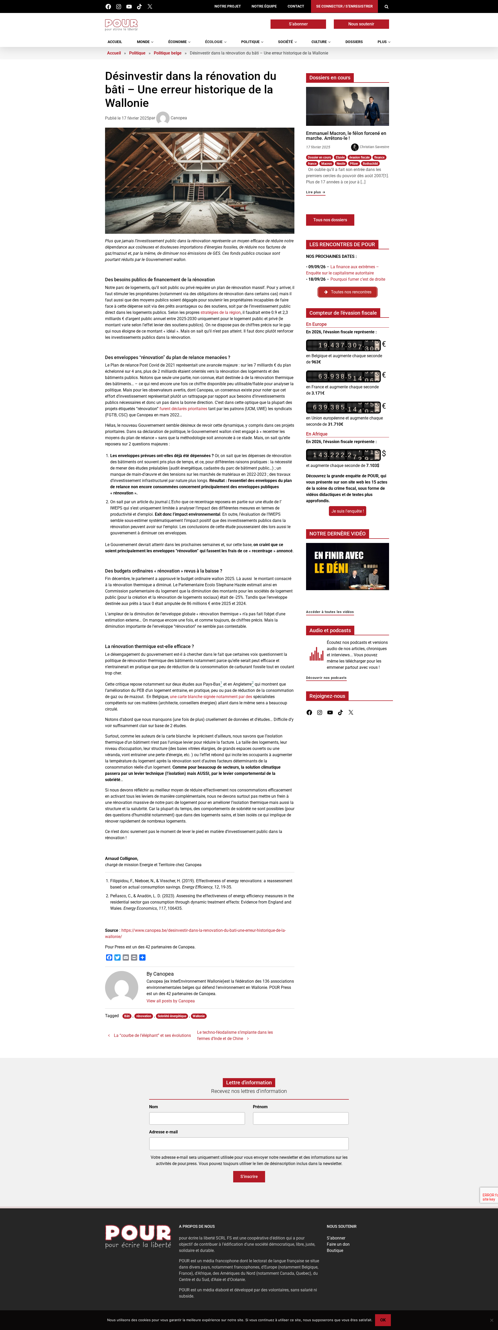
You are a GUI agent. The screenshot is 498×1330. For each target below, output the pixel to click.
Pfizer (354, 164)
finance (379, 157)
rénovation (143, 1016)
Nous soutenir (361, 24)
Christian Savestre (374, 147)
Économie (177, 42)
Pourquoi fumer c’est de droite (357, 279)
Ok (383, 1320)
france (312, 164)
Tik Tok (139, 6)
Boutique (335, 1250)
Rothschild (370, 164)
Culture (319, 42)
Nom (153, 1106)
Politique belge (168, 53)
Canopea (179, 117)
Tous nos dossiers (330, 219)
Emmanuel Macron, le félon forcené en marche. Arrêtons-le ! (346, 136)
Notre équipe (264, 6)
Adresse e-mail (163, 1132)
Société (285, 42)
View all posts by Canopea (171, 1000)
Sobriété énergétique (172, 1016)
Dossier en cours (319, 157)
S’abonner (298, 24)
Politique (250, 42)
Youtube (129, 6)
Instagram (118, 6)
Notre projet (228, 6)
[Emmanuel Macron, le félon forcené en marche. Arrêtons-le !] (347, 106)
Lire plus (316, 192)
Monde (143, 42)
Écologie (214, 42)
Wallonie (199, 1016)
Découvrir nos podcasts (326, 678)
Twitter (150, 6)
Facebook (108, 6)
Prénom (260, 1106)
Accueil (115, 42)
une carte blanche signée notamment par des (211, 696)
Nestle (341, 164)
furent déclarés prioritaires (183, 408)
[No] (491, 1320)
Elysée (340, 157)
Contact (296, 6)
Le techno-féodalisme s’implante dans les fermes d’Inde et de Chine (235, 1035)
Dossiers (354, 42)
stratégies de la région (220, 312)
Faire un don (338, 1244)
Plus (382, 42)
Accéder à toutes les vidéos (330, 612)
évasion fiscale (359, 157)
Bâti (127, 1016)
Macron (326, 164)
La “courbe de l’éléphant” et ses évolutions (152, 1035)
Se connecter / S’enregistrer (344, 6)
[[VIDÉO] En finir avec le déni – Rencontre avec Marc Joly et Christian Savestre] (347, 568)
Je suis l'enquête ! (347, 511)
